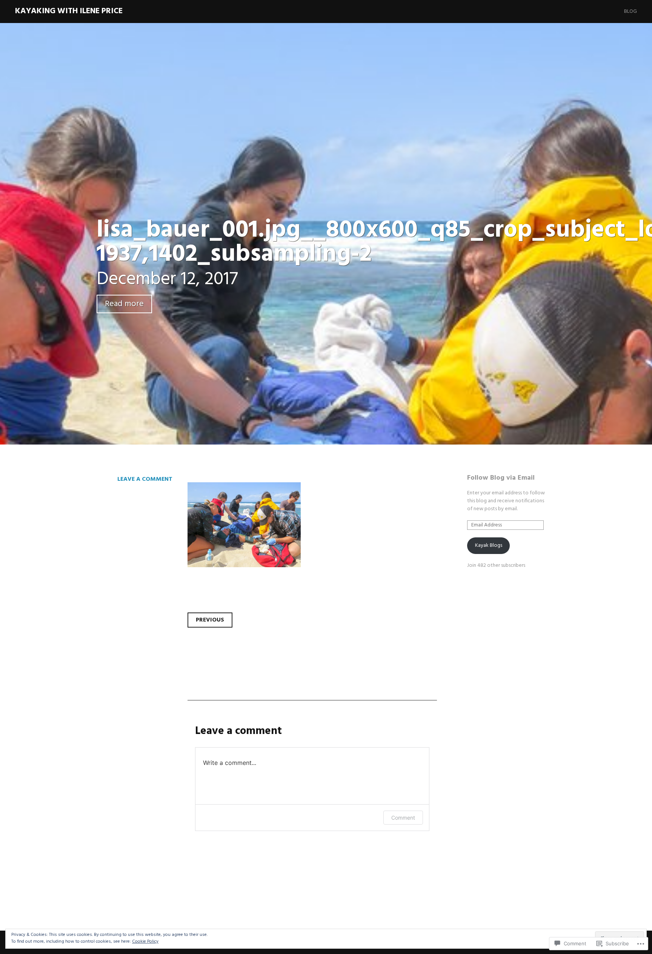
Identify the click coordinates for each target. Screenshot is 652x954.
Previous (210, 620)
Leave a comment (144, 479)
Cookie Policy (145, 941)
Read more (124, 304)
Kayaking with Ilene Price (69, 11)
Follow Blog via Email (501, 477)
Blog (630, 11)
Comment (403, 817)
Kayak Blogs (488, 545)
